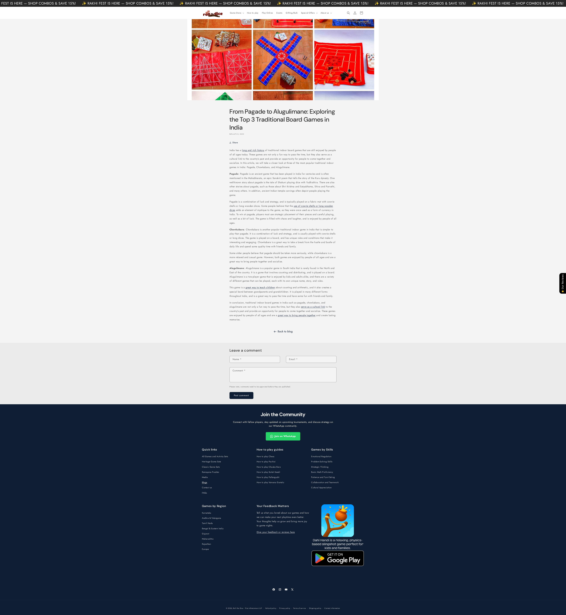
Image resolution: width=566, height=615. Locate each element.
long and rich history (253, 150)
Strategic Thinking (319, 466)
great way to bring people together (296, 315)
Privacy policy (284, 608)
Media (205, 477)
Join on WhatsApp (285, 436)
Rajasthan (206, 543)
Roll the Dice (238, 608)
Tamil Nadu (207, 523)
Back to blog (285, 331)
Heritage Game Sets (211, 461)
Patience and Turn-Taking (323, 477)
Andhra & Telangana (211, 518)
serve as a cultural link (313, 306)
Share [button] (235, 142)
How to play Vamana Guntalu (270, 482)
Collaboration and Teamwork (325, 482)
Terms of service (299, 608)
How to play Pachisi (266, 461)
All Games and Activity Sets (215, 456)
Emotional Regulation (321, 456)
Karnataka (206, 512)
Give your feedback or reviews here (276, 532)
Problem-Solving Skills (321, 461)
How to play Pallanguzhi (268, 477)
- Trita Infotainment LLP (253, 608)
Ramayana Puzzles (210, 472)
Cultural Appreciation (321, 487)
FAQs (204, 492)
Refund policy (270, 608)
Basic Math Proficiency (322, 472)
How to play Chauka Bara (269, 466)
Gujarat (205, 533)
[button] (236, 13)
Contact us (207, 487)
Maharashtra (208, 538)
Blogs (204, 482)
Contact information (332, 608)
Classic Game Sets (211, 466)
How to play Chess (265, 456)
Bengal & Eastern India (212, 528)
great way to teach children (260, 287)
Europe (205, 549)
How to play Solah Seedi (268, 472)
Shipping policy (315, 608)
